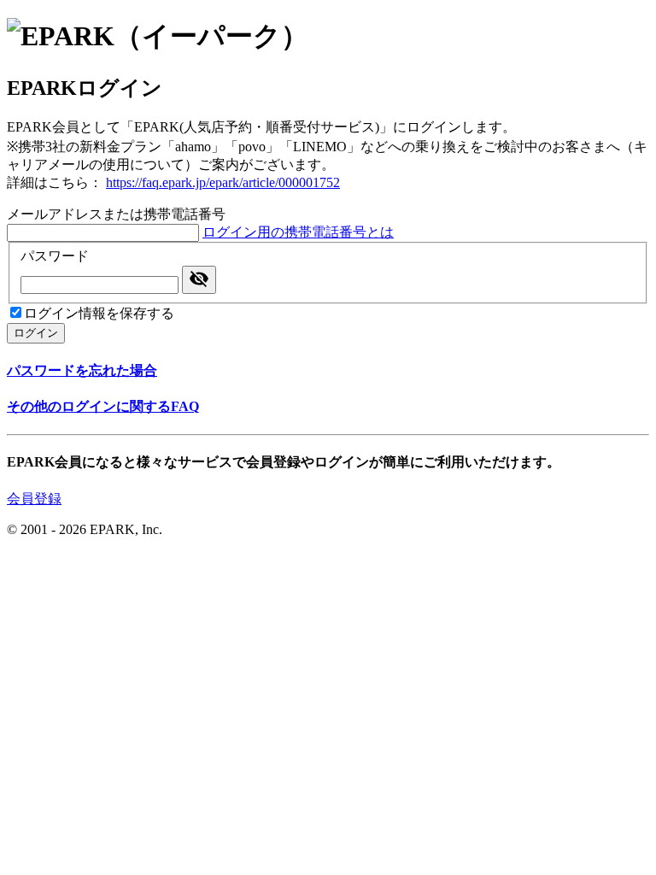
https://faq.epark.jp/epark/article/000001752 (223, 182)
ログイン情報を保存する (99, 313)
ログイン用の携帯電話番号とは (298, 232)
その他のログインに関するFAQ (103, 406)
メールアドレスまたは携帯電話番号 (116, 214)
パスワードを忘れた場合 (82, 370)
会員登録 (34, 498)
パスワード (54, 256)
